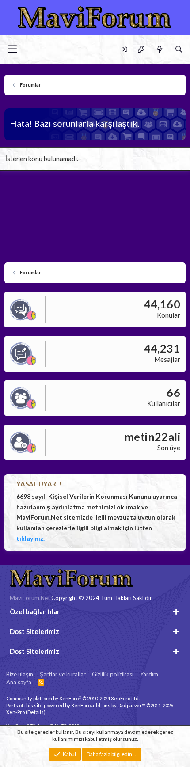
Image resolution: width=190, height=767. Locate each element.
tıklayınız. (30, 538)
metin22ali (152, 436)
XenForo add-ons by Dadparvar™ (108, 705)
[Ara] (178, 49)
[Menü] (12, 49)
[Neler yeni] (159, 49)
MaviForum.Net (30, 597)
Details (35, 712)
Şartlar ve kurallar (63, 674)
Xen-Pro (15, 712)
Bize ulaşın (19, 674)
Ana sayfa (18, 682)
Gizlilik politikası (112, 674)
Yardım (149, 674)
